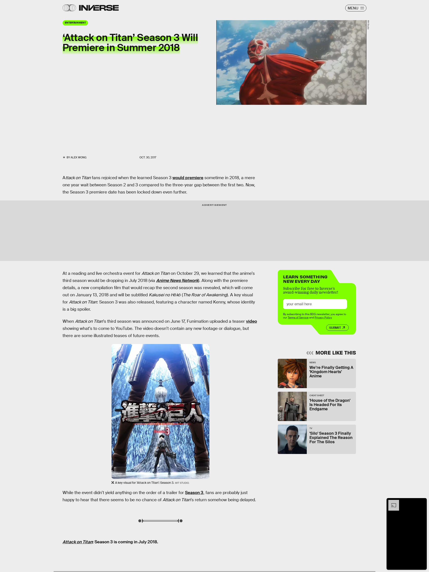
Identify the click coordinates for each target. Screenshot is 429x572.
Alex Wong (78, 157)
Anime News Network (177, 280)
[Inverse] (99, 8)
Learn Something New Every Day (305, 278)
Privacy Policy (323, 317)
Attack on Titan (78, 542)
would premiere (187, 178)
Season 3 (194, 492)
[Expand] (391, 502)
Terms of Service (298, 317)
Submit (335, 328)
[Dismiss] (421, 502)
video (251, 321)
